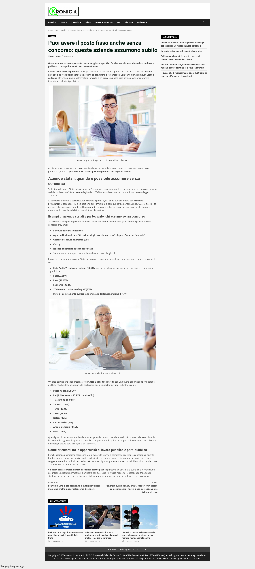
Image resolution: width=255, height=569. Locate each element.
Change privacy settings (12, 566)
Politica (88, 22)
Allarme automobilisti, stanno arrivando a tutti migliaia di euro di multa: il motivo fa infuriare (102, 517)
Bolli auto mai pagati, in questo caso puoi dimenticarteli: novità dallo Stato (65, 517)
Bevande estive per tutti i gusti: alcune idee (181, 51)
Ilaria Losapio (55, 56)
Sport (118, 22)
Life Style (129, 22)
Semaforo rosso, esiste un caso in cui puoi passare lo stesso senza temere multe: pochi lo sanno (140, 517)
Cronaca (63, 22)
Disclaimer (140, 549)
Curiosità (141, 22)
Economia (75, 22)
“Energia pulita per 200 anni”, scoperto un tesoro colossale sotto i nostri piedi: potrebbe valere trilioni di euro (132, 487)
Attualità (52, 22)
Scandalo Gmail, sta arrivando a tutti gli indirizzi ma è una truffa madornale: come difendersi (74, 485)
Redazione (113, 549)
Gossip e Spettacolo (103, 22)
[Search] (203, 22)
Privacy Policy (127, 549)
